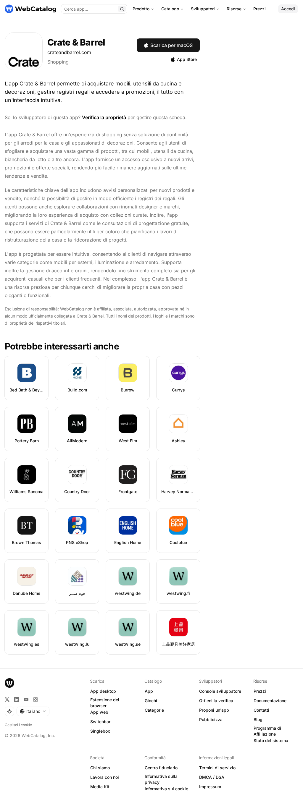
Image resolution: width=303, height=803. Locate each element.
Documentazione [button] (270, 700)
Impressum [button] (210, 786)
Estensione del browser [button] (104, 703)
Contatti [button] (261, 710)
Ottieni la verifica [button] (216, 700)
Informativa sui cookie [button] (166, 788)
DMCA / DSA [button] (211, 777)
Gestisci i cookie (18, 725)
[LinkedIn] (16, 699)
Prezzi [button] (260, 691)
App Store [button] (187, 59)
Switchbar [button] (100, 721)
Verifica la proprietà (104, 117)
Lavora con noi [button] (104, 777)
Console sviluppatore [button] (220, 691)
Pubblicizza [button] (211, 719)
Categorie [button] (154, 710)
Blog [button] (258, 719)
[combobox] (33, 711)
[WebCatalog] (9, 683)
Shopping (58, 62)
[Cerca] (122, 8)
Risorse (234, 8)
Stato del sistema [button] (271, 740)
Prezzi (259, 8)
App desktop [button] (103, 691)
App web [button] (99, 712)
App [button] (149, 691)
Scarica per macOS (171, 45)
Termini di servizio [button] (217, 767)
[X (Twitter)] (7, 699)
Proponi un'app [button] (214, 710)
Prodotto (141, 8)
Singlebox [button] (100, 731)
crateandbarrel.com (69, 52)
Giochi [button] (151, 700)
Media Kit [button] (99, 786)
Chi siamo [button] (100, 767)
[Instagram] (35, 699)
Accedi (288, 8)
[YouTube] (26, 699)
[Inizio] (30, 9)
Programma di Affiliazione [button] (267, 731)
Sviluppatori (203, 8)
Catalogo (170, 8)
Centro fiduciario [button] (161, 767)
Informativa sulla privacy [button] (161, 779)
